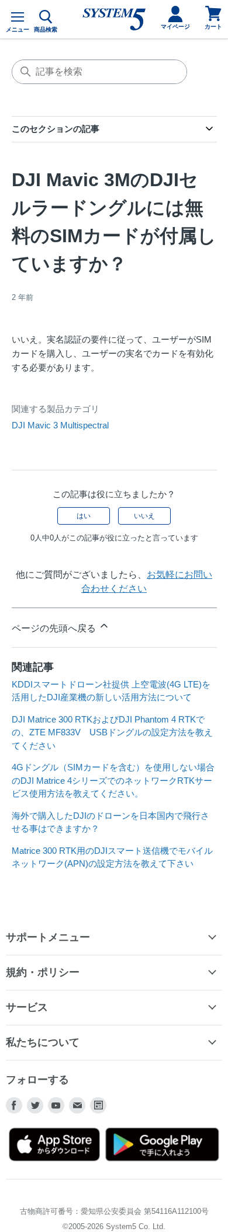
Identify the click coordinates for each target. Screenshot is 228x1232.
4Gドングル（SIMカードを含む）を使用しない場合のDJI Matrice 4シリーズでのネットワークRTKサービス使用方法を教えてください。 (113, 780)
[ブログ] (98, 1105)
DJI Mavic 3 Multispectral (60, 425)
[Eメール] (77, 1105)
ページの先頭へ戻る (55, 628)
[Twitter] (35, 1105)
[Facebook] (14, 1105)
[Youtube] (56, 1105)
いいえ (144, 516)
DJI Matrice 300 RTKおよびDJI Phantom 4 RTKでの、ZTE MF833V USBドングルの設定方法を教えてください (112, 732)
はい (84, 516)
